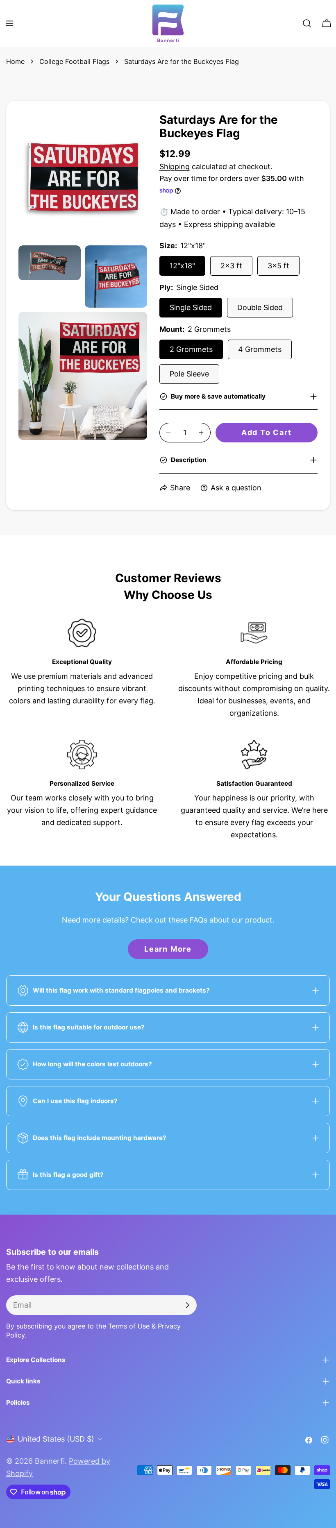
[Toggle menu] (9, 23)
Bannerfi (50, 1461)
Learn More (168, 949)
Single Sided (191, 307)
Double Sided (260, 307)
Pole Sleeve (189, 374)
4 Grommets (260, 349)
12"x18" (182, 265)
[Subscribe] (187, 1305)
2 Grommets (191, 349)
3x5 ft (278, 265)
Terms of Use (129, 1326)
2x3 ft (231, 265)
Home (15, 61)
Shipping (174, 166)
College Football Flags (74, 61)
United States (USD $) (56, 1439)
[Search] (307, 23)
